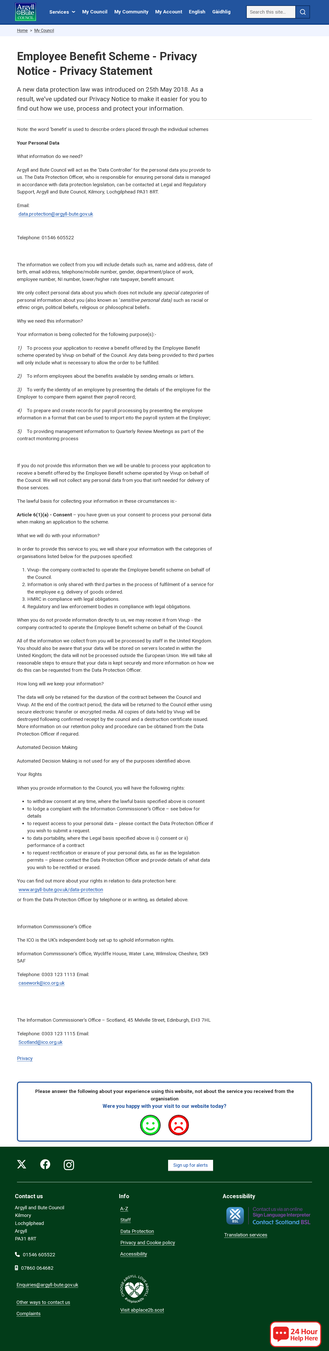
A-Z (124, 1209)
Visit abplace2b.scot (142, 1310)
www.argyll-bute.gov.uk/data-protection (61, 890)
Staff (125, 1220)
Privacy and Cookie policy (147, 1243)
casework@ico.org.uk (42, 983)
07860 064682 (37, 1268)
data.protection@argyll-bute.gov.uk (56, 214)
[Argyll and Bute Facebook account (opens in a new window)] (45, 1165)
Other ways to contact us (43, 1302)
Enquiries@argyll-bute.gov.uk (47, 1285)
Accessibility (133, 1254)
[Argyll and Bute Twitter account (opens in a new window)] (21, 1165)
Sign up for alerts (190, 1165)
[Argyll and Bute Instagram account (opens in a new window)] (69, 1165)
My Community (131, 12)
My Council (94, 12)
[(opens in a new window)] (268, 1216)
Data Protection (137, 1231)
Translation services (245, 1235)
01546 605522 (39, 1255)
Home (22, 30)
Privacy (25, 1058)
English (197, 12)
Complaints (28, 1314)
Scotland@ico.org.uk (40, 1042)
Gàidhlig (221, 12)
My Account (168, 12)
